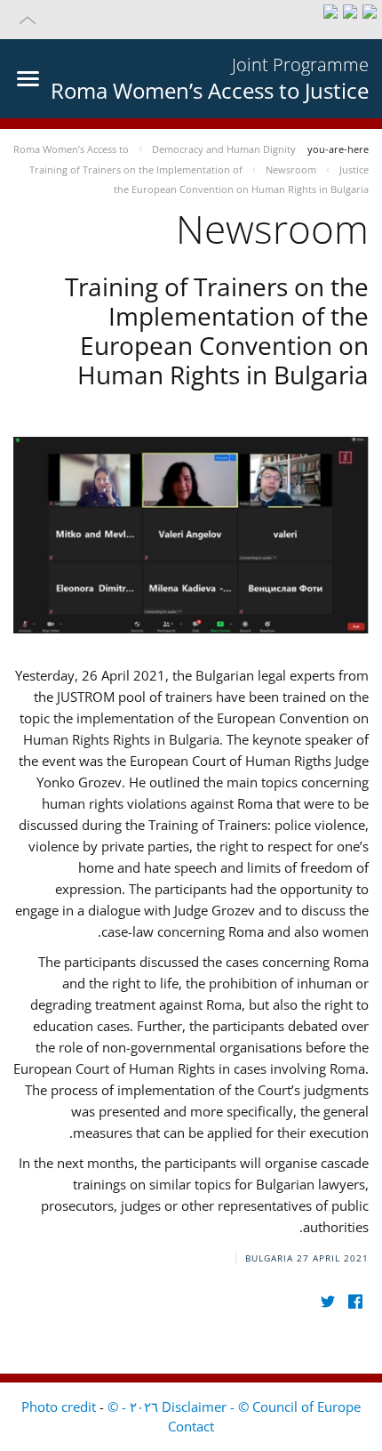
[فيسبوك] (355, 1302)
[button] (191, 19)
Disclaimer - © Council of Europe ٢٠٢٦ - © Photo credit (191, 1406)
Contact (191, 1426)
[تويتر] (327, 1302)
